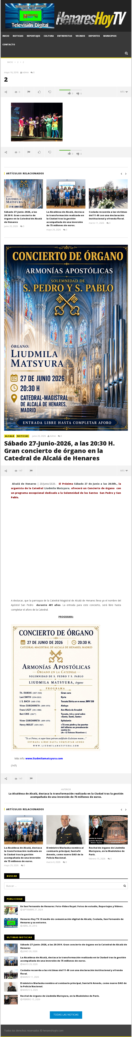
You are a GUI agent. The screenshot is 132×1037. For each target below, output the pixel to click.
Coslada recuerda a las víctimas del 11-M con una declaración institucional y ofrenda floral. (108, 215)
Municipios (110, 35)
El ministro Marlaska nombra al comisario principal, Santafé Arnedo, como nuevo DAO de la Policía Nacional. (65, 852)
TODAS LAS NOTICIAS (66, 1014)
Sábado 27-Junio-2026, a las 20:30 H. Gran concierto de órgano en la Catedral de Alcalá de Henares (23, 217)
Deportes (94, 35)
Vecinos (80, 35)
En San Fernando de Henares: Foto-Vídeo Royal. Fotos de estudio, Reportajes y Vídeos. (71, 906)
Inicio (5, 35)
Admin (25, 72)
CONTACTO (8, 44)
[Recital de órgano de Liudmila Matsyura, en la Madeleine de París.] (108, 829)
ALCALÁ (9, 436)
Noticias (18, 35)
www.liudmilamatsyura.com (44, 758)
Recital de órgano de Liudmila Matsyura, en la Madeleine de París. (107, 851)
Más (122, 91)
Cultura (49, 35)
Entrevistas (64, 35)
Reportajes (33, 35)
